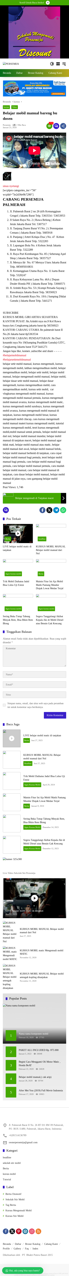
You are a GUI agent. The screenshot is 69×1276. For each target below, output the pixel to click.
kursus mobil (9, 1174)
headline (42, 539)
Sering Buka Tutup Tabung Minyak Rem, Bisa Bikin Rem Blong (18, 620)
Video (14, 107)
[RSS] (38, 1231)
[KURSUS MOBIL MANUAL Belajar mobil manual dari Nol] (51, 533)
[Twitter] (49, 510)
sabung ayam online (50, 1273)
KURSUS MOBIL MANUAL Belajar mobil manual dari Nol (50, 550)
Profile (6, 1248)
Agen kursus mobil (13, 574)
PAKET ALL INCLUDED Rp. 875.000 (39, 1050)
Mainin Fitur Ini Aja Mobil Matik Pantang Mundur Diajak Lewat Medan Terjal (49, 585)
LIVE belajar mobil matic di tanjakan (17, 548)
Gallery (17, 1248)
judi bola (65, 1273)
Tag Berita (10, 1205)
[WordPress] (25, 1231)
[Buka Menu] (58, 64)
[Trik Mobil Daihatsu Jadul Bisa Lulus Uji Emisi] (18, 568)
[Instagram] (32, 1231)
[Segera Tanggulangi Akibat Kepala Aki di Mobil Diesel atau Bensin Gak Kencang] (51, 603)
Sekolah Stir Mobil (15, 1199)
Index (35, 1248)
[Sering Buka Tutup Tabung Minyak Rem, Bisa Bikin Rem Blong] (18, 603)
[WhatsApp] (63, 510)
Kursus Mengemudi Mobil (18, 1210)
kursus (6, 107)
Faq (27, 1248)
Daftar (18, 1244)
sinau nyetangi (11, 186)
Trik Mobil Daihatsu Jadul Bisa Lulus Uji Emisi (16, 583)
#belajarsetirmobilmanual (17, 359)
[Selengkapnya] (34, 867)
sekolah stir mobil (12, 1163)
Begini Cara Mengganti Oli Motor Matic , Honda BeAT (40, 1063)
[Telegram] (56, 510)
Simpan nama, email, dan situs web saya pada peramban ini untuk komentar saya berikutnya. (35, 705)
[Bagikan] (63, 126)
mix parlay (51, 1275)
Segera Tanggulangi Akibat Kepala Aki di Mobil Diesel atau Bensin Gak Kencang (49, 620)
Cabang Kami (51, 1244)
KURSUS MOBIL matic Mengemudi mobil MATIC (41, 952)
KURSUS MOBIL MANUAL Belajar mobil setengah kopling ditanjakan (42, 975)
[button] (52, 64)
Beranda (7, 1244)
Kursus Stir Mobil (14, 1216)
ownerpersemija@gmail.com (23, 1142)
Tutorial (7, 1179)
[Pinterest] (19, 1231)
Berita (7, 539)
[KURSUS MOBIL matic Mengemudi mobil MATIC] (10, 953)
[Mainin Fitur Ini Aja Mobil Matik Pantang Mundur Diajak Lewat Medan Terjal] (51, 568)
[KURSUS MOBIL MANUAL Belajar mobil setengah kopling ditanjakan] (10, 977)
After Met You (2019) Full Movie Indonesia (41, 1090)
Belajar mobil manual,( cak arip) (35, 1077)
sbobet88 (44, 1275)
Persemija (7, 125)
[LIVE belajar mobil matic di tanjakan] (18, 533)
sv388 (59, 1273)
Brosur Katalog (32, 1244)
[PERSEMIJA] (11, 63)
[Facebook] (42, 510)
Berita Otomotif (13, 1194)
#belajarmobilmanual (14, 355)
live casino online (30, 1275)
